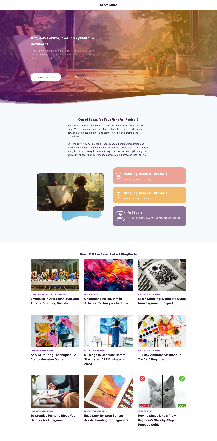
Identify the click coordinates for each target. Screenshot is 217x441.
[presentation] (55, 275)
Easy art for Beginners (57, 294)
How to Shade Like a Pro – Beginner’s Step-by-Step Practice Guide (157, 420)
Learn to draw (37, 294)
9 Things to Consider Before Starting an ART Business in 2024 (104, 359)
